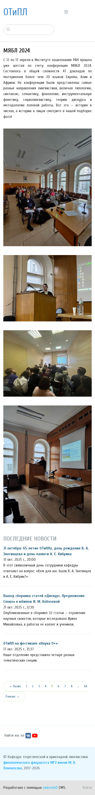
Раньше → (12, 696)
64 (85, 686)
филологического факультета (26, 762)
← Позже (15, 686)
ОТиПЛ (15, 12)
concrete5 (50, 787)
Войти (87, 787)
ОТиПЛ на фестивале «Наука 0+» (30, 643)
